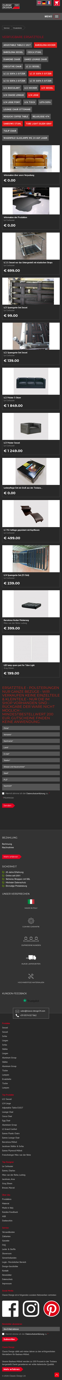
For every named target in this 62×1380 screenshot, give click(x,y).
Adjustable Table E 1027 (17, 45)
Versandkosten (8, 1232)
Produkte (6, 1023)
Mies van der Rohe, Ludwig (13, 1175)
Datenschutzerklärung (36, 793)
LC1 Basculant (12, 88)
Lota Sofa (45, 102)
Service (7, 28)
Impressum (7, 1283)
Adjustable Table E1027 (12, 1107)
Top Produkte (8, 1095)
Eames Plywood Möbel (12, 1150)
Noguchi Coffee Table (16, 116)
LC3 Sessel (47, 88)
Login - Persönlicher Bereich (14, 1262)
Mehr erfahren (11, 856)
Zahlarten (6, 1236)
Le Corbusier (7, 1166)
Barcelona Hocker (45, 45)
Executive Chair (12, 66)
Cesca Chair (7, 1116)
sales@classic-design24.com (32, 1011)
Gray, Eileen (7, 1183)
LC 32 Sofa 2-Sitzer (14, 80)
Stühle (5, 1049)
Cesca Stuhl (34, 52)
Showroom (7, 1253)
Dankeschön (7, 1220)
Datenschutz (7, 1279)
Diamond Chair (12, 59)
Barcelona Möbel (9, 1142)
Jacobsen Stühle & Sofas (13, 1146)
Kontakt (5, 1270)
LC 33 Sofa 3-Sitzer (40, 80)
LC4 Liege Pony (12, 102)
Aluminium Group (9, 1125)
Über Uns (6, 1195)
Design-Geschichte (10, 1266)
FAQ (4, 1245)
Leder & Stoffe (9, 1249)
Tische (5, 1070)
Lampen (5, 1074)
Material (5, 1203)
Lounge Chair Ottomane (17, 109)
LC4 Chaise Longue (14, 95)
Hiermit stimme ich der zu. (27, 793)
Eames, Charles (8, 1170)
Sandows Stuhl (12, 123)
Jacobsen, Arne (8, 1179)
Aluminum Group (9, 1057)
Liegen (5, 1040)
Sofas (4, 1036)
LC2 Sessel (7, 1099)
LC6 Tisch (30, 102)
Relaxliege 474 (41, 116)
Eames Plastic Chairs (11, 1133)
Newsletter (7, 1275)
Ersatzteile (17, 28)
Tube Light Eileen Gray (38, 123)
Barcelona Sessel (13, 52)
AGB (4, 1216)
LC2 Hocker (31, 88)
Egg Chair (6, 1120)
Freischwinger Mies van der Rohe (16, 1155)
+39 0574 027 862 (28, 1015)
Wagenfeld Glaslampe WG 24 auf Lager (25, 138)
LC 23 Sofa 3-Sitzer (40, 73)
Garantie (5, 1240)
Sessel (5, 1027)
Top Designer (8, 1162)
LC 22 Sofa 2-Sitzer (14, 73)
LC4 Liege (33, 95)
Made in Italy (7, 1207)
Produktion (6, 1199)
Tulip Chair (10, 131)
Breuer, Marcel (8, 1187)
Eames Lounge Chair (36, 59)
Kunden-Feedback (10, 1212)
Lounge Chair (7, 1112)
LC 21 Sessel (33, 66)
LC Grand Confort (9, 1129)
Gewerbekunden (9, 1257)
